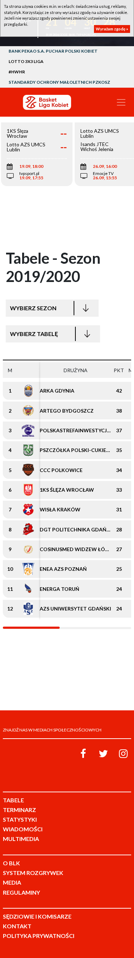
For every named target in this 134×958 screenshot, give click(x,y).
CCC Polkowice (61, 470)
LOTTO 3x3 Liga (26, 61)
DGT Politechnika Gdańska (78, 529)
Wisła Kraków (60, 509)
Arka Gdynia (57, 391)
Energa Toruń (59, 589)
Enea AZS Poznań (63, 569)
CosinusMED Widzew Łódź (76, 549)
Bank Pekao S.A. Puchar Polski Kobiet (53, 51)
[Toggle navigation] (121, 102)
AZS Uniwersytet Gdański (75, 609)
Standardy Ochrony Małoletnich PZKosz (59, 82)
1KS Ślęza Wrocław (67, 490)
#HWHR (17, 71)
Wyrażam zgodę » (112, 28)
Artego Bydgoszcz (67, 411)
